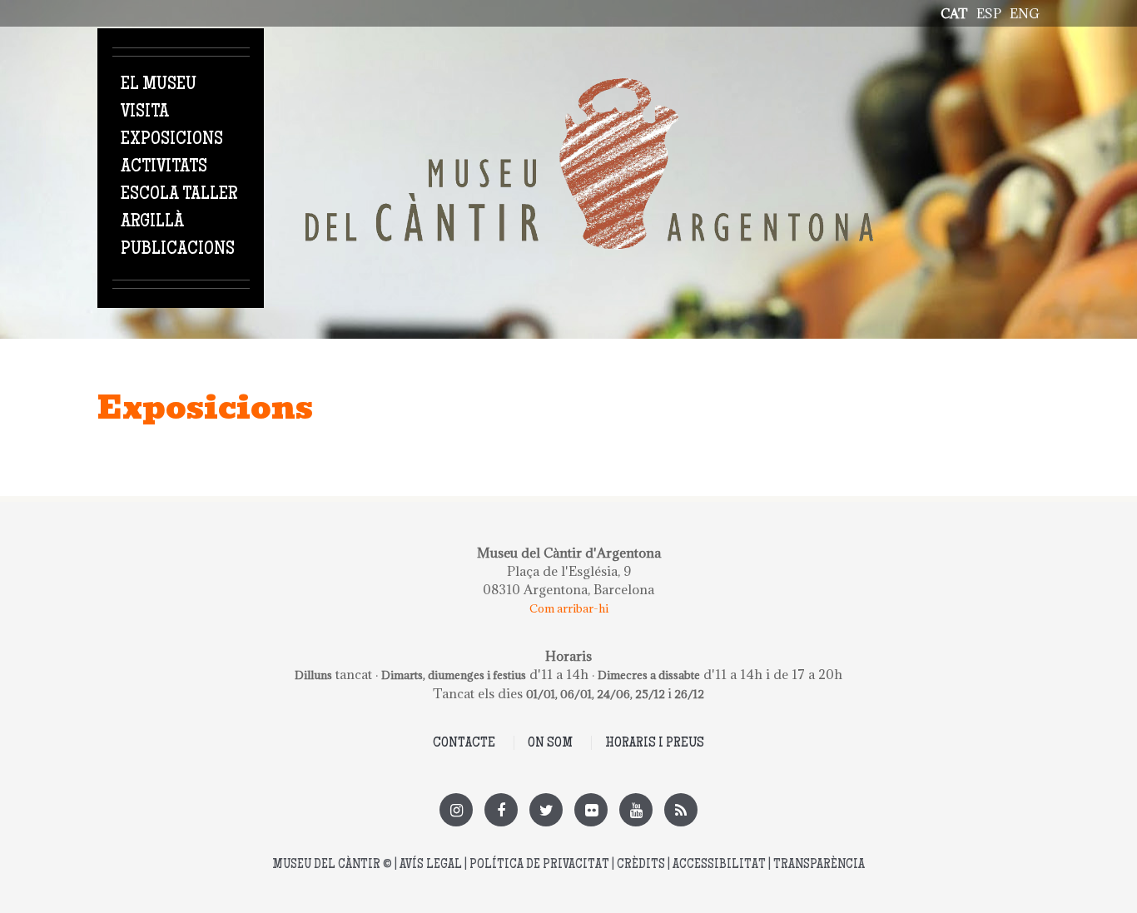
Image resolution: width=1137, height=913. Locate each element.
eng (1025, 13)
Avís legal (431, 865)
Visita (145, 112)
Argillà (152, 222)
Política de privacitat (539, 865)
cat (954, 13)
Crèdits (641, 865)
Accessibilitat (719, 865)
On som (550, 743)
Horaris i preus (654, 743)
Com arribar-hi (568, 608)
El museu (158, 85)
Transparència (819, 865)
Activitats (164, 167)
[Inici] (589, 87)
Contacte (464, 743)
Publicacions (178, 250)
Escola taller (179, 195)
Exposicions (172, 140)
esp (988, 13)
